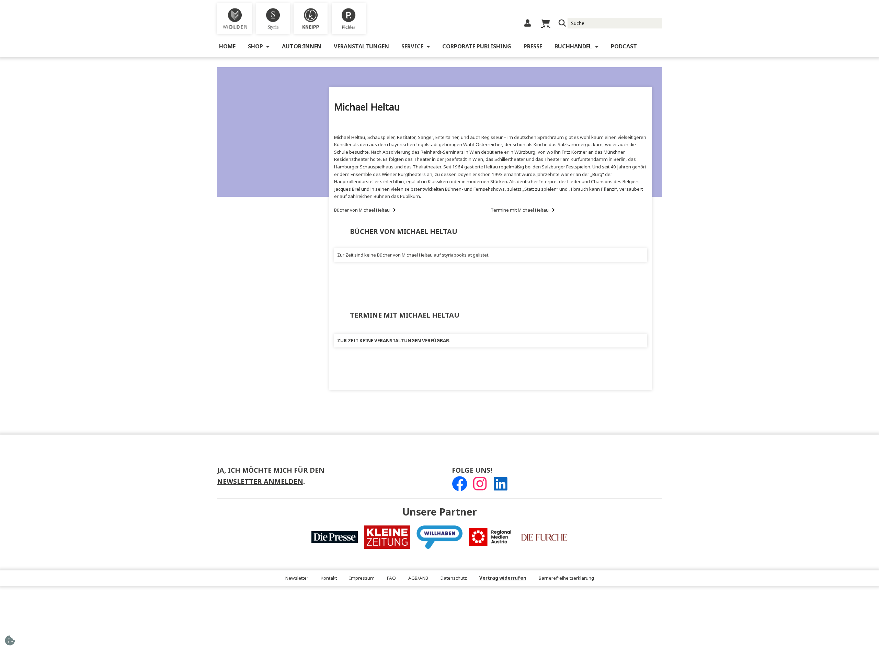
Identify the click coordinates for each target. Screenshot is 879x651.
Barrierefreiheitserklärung (566, 578)
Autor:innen (301, 46)
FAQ (391, 578)
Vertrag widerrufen (502, 578)
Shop (255, 46)
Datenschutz (454, 578)
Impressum (362, 578)
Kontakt (329, 578)
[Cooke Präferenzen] (10, 642)
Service (412, 46)
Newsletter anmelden (260, 482)
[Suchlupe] (562, 23)
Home (227, 46)
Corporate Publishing (476, 46)
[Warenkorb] (545, 23)
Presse (533, 46)
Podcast (624, 46)
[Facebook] (459, 484)
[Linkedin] (500, 484)
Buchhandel (573, 46)
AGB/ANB (418, 578)
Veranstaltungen (361, 46)
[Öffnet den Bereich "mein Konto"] (528, 23)
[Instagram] (480, 484)
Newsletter (296, 578)
